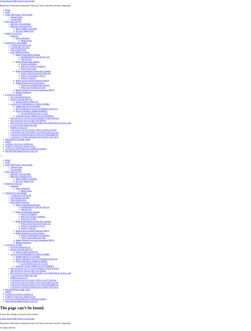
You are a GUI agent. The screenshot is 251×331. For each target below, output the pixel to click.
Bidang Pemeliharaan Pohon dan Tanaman (33, 71)
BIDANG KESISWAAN (21, 26)
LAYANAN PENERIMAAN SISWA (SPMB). (30, 104)
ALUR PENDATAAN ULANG (34, 114)
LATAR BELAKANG (20, 48)
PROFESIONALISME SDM (17, 139)
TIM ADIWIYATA (18, 50)
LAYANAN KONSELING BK (23, 125)
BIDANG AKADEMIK (20, 24)
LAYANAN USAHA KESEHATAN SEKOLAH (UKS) (34, 137)
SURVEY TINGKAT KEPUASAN (20, 146)
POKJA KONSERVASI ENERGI (35, 85)
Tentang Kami (16, 17)
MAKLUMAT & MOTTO (27, 102)
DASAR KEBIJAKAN (20, 97)
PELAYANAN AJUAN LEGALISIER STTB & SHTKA (34, 118)
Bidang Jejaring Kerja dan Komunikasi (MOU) (35, 90)
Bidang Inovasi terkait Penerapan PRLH (32, 81)
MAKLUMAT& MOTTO (21, 99)
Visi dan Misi (15, 19)
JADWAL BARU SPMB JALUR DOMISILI (35, 116)
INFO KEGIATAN (13, 22)
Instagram (14, 36)
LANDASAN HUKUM (20, 45)
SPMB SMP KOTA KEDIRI (28, 106)
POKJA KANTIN (28, 69)
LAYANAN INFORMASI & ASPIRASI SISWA (25, 149)
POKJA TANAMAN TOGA (33, 76)
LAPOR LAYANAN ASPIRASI (19, 144)
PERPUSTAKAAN (13, 33)
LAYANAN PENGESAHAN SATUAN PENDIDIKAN (34, 135)
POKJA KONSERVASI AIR (33, 88)
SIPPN (8, 142)
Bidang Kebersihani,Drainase (28, 55)
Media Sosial (26, 41)
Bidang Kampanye (23, 92)
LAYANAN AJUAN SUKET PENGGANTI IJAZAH (33, 130)
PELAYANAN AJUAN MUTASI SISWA (28, 121)
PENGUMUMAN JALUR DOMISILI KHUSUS (37, 109)
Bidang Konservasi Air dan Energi (30, 83)
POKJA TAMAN (28, 78)
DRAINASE (26, 59)
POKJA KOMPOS (29, 64)
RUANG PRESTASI (25, 31)
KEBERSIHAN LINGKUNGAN (35, 57)
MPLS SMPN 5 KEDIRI (26, 29)
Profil (7, 12)
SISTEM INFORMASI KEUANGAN (21, 151)
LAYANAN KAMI (13, 95)
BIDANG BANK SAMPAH (33, 66)
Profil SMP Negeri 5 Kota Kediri (18, 15)
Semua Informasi (23, 38)
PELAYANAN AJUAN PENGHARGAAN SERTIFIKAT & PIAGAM (40, 123)
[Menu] (1, 156)
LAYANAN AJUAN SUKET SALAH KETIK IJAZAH (34, 132)
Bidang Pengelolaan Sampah (27, 62)
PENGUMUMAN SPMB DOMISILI (31, 111)
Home (7, 10)
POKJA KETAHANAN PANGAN (36, 73)
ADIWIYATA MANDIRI (16, 43)
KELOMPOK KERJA (20, 52)
